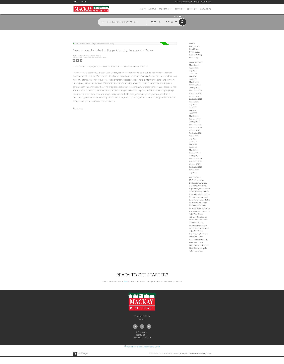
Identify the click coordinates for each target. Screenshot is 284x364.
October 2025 (194, 96)
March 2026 (193, 82)
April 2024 (193, 147)
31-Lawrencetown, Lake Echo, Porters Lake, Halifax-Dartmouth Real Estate (199, 200)
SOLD (184, 16)
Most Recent (194, 65)
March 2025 (193, 116)
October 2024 (194, 130)
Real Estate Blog (195, 55)
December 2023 (195, 158)
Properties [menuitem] (164, 9)
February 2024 (194, 153)
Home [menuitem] (143, 9)
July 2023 (192, 172)
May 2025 (193, 110)
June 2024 (193, 141)
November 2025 (195, 93)
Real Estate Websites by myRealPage (200, 353)
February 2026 (194, 85)
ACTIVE (176, 16)
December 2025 (195, 90)
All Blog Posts (194, 46)
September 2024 (195, 133)
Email (126, 281)
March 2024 (193, 150)
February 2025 (194, 119)
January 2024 (194, 155)
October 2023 (194, 164)
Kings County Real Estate (198, 245)
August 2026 (194, 68)
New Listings (194, 49)
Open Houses (194, 52)
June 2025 (193, 107)
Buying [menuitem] (178, 9)
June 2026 (193, 73)
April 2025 (193, 113)
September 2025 (195, 99)
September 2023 (195, 167)
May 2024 (193, 144)
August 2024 (194, 136)
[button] (135, 326)
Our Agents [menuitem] (205, 9)
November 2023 (195, 161)
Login (83, 2)
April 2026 (193, 79)
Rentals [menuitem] (152, 9)
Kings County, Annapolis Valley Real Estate (92, 58)
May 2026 (193, 76)
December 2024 (195, 124)
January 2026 (194, 88)
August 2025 (194, 102)
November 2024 (195, 127)
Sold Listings (193, 57)
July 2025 (192, 105)
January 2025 (194, 121)
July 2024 (192, 139)
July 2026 (192, 70)
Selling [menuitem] (191, 9)
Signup (75, 2)
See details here (140, 66)
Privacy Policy (184, 353)
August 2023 (194, 170)
